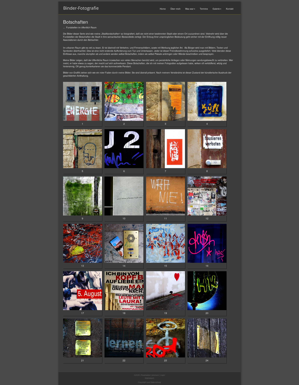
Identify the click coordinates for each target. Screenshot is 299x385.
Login (162, 375)
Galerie (216, 8)
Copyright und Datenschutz (149, 382)
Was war (189, 8)
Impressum (149, 378)
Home (163, 8)
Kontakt (229, 8)
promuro (155, 375)
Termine (204, 8)
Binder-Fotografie (81, 8)
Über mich (175, 8)
